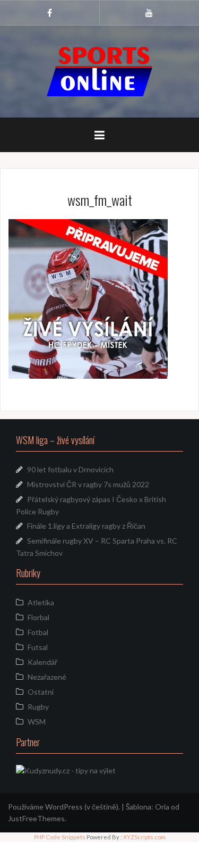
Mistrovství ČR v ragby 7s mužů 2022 (88, 484)
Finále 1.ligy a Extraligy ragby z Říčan (86, 525)
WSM (37, 721)
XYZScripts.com (144, 836)
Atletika (41, 602)
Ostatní (41, 691)
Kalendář (42, 661)
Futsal (38, 647)
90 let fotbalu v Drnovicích (70, 469)
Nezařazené (47, 676)
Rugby (38, 706)
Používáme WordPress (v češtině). (64, 806)
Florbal (38, 617)
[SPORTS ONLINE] (100, 70)
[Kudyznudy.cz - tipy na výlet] (66, 769)
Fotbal (38, 632)
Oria (162, 806)
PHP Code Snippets (59, 836)
